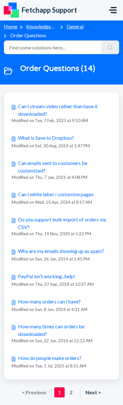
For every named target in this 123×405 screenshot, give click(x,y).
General (75, 26)
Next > (93, 392)
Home (10, 26)
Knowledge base (44, 26)
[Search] (110, 47)
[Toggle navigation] (113, 10)
